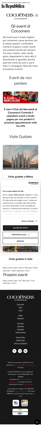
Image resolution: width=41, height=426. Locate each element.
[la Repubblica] (13, 6)
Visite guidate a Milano (20, 176)
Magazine (20, 318)
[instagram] (20, 351)
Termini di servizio (29, 365)
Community (20, 304)
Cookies (21, 379)
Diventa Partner (20, 332)
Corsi (20, 307)
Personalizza (19, 235)
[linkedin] (25, 351)
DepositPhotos (27, 384)
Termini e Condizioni (20, 343)
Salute (21, 315)
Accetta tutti (20, 228)
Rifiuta (20, 241)
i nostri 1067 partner (15, 195)
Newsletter (20, 329)
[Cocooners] (19, 16)
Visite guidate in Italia (20, 258)
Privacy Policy (20, 337)
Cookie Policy (20, 340)
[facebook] (14, 351)
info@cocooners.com (20, 391)
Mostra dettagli (28, 221)
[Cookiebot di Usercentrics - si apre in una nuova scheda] (28, 183)
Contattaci (20, 326)
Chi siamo (20, 323)
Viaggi (20, 310)
